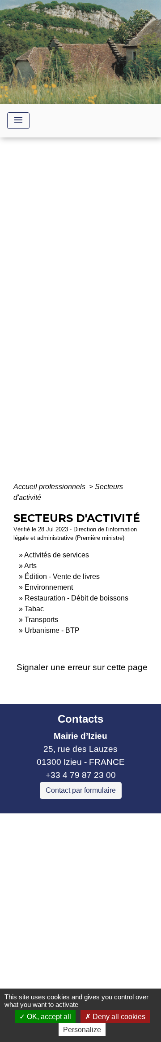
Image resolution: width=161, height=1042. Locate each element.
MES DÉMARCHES (97, 317)
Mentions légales (77, 932)
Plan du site (108, 972)
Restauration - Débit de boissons (76, 598)
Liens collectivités (80, 824)
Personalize (82, 1029)
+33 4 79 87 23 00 (81, 775)
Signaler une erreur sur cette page (82, 667)
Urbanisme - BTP (52, 630)
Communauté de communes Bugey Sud (75, 852)
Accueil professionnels (50, 486)
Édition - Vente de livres (62, 576)
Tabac (34, 609)
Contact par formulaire (81, 790)
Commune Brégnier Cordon (60, 871)
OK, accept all (48, 1016)
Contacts (80, 719)
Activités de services (56, 555)
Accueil (37, 317)
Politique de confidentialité (80, 952)
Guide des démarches (80, 329)
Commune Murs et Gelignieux (64, 884)
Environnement (49, 587)
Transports (41, 619)
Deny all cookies (118, 1016)
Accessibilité (52, 972)
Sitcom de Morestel (43, 897)
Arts (30, 566)
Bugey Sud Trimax (42, 910)
